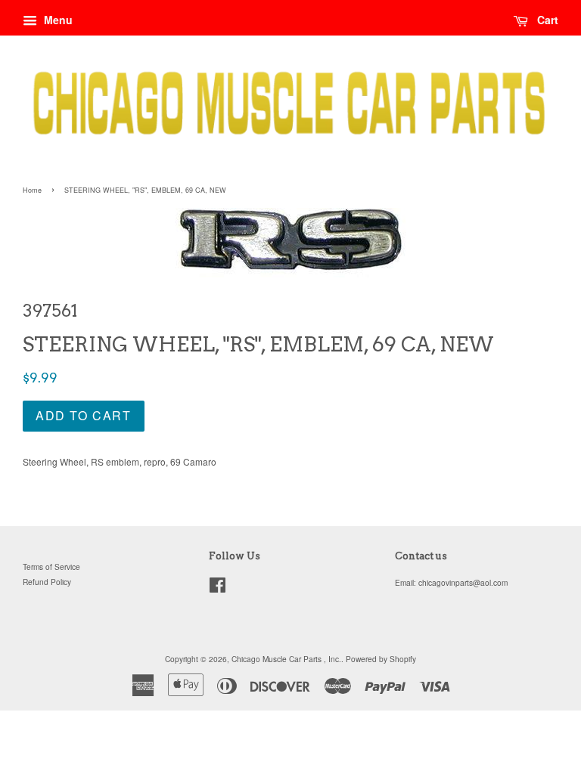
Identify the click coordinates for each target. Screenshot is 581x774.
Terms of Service (51, 566)
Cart (546, 19)
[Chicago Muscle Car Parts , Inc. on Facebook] (217, 588)
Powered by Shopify (381, 658)
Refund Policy (47, 581)
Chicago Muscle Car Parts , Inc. (286, 658)
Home (32, 190)
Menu (57, 19)
